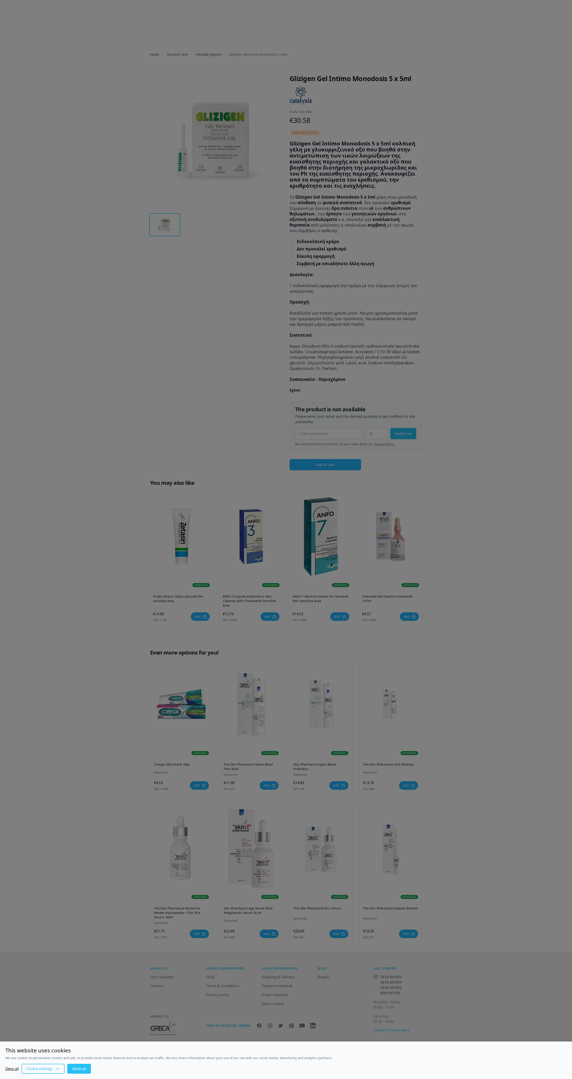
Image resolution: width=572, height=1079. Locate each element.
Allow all (79, 1068)
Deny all (12, 1068)
